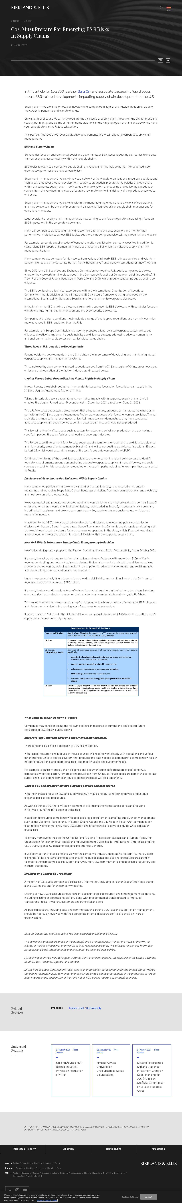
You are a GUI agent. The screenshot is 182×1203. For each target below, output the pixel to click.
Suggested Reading (18, 1048)
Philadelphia (119, 1173)
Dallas (54, 1173)
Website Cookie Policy (47, 1200)
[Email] (160, 60)
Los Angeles (76, 1173)
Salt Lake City (19, 1176)
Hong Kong (26, 1163)
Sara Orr (84, 91)
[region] (91, 1197)
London (41, 1168)
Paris (59, 1168)
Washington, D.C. (35, 1176)
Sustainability (93, 1008)
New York (107, 1173)
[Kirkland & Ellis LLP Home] (159, 1164)
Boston (36, 1173)
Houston (64, 1173)
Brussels (19, 1168)
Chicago (45, 1173)
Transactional (76, 1008)
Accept (148, 1197)
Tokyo (57, 1163)
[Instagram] (17, 1190)
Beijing (16, 1163)
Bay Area (25, 1173)
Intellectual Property (24, 1148)
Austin (15, 1173)
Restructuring (113, 1148)
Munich (50, 1168)
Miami (86, 1173)
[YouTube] (25, 1190)
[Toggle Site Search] (162, 8)
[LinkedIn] (168, 60)
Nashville (96, 1173)
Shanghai (47, 1163)
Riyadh (37, 1163)
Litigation (68, 1148)
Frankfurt (30, 1168)
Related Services (17, 1010)
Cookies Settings (130, 1197)
